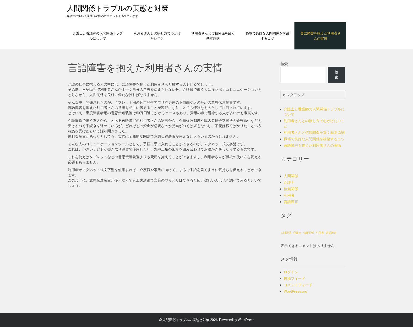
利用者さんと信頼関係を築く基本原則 (213, 36)
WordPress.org (295, 291)
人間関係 (291, 176)
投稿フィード (294, 278)
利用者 (289, 195)
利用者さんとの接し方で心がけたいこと (157, 36)
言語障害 (291, 202)
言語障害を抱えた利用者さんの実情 (320, 36)
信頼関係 (291, 189)
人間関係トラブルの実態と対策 (117, 8)
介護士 (289, 182)
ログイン (291, 272)
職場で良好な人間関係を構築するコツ (267, 36)
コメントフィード (298, 285)
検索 (284, 64)
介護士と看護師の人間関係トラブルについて (98, 36)
